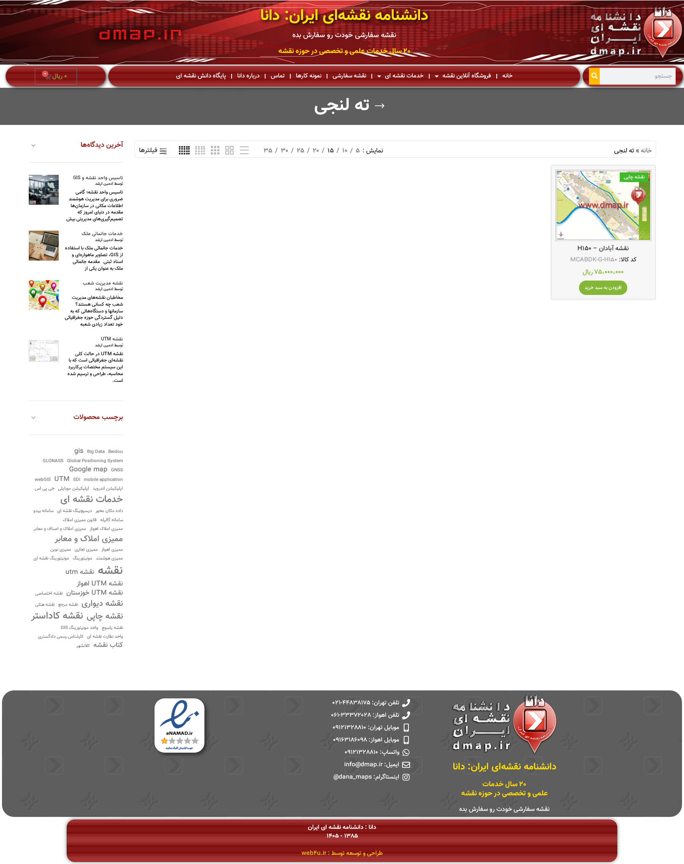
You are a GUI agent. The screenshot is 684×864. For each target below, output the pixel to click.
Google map (88, 470)
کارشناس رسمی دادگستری (60, 637)
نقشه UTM (112, 339)
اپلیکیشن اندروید (108, 489)
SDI (76, 480)
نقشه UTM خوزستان (94, 593)
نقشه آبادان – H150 (603, 249)
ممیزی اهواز (112, 550)
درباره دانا (248, 76)
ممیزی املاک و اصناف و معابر (60, 529)
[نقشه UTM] (44, 351)
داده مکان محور (109, 511)
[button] (603, 288)
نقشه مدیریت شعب (103, 283)
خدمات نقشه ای (404, 76)
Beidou (115, 452)
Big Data (96, 452)
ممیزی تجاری (86, 550)
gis (78, 451)
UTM (61, 479)
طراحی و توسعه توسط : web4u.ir (342, 853)
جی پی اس (44, 489)
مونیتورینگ (82, 559)
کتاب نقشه (108, 645)
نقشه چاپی (105, 617)
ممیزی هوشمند (109, 559)
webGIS (43, 480)
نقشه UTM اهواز (100, 584)
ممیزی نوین (60, 550)
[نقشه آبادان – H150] (603, 205)
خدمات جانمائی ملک (102, 234)
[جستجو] (594, 76)
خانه (507, 76)
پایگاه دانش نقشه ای (201, 76)
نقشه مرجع (68, 605)
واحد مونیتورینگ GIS (79, 628)
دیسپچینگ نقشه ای (74, 511)
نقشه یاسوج (112, 628)
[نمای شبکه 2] (229, 151)
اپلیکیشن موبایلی (73, 489)
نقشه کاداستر (57, 616)
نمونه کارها (308, 76)
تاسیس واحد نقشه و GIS (98, 178)
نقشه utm (79, 572)
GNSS (117, 471)
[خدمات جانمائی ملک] (44, 246)
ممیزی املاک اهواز (106, 529)
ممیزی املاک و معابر (89, 539)
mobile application (103, 480)
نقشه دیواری (102, 604)
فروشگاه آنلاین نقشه (466, 76)
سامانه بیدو (44, 511)
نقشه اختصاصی (49, 594)
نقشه (110, 571)
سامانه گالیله (111, 521)
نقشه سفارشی (349, 76)
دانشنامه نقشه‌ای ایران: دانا (344, 16)
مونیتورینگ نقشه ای (51, 559)
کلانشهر (83, 646)
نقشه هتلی (45, 605)
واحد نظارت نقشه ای (105, 637)
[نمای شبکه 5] (184, 151)
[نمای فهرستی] (244, 151)
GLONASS (53, 462)
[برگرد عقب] (380, 106)
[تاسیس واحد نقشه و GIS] (44, 190)
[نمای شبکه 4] (200, 151)
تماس (278, 76)
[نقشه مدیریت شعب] (44, 295)
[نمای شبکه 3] (215, 151)
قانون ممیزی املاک (80, 521)
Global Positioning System (95, 462)
